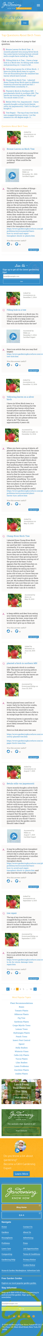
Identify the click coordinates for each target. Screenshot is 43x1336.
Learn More (21, 1173)
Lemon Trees (22, 1029)
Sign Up (21, 1309)
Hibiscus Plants (21, 1014)
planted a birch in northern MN (22, 663)
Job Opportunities (31, 1248)
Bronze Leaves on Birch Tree (20, 149)
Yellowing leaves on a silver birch (20, 398)
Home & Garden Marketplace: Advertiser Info (21, 1270)
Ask (25, 22)
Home (4, 1227)
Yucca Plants (22, 1059)
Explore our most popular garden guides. (19, 1283)
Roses (21, 1007)
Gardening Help (8, 1259)
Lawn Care (6, 1248)
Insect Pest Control (21, 1040)
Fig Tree (21, 1018)
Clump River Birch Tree (18, 536)
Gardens (5, 1232)
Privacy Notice (29, 1259)
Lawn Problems (21, 1066)
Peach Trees (21, 1036)
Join (21, 281)
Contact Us (27, 1227)
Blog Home (21, 1207)
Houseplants (7, 1238)
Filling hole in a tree (16, 309)
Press (25, 1243)
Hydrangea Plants (21, 1033)
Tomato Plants (21, 1010)
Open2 (21, 1044)
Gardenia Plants (21, 1021)
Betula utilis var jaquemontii (20, 783)
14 (31, 989)
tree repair (12, 913)
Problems (6, 1243)
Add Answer (33, 250)
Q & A (21, 1215)
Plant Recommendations (21, 1003)
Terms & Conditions (31, 1254)
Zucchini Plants (21, 1070)
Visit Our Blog (21, 1097)
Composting (7, 1254)
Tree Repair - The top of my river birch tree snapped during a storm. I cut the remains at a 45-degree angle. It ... (21, 115)
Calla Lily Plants (21, 1055)
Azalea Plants (21, 1073)
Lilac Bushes (21, 1062)
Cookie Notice (29, 1265)
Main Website (21, 1131)
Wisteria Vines (21, 1051)
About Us (27, 1232)
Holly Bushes (22, 1047)
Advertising (28, 1238)
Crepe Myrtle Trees (21, 1025)
